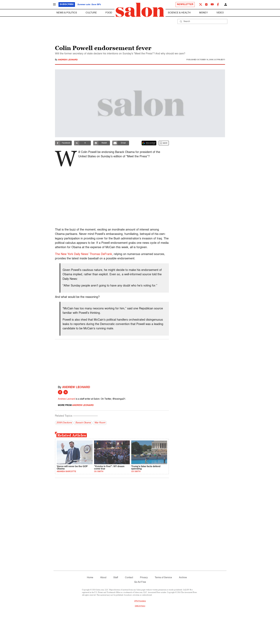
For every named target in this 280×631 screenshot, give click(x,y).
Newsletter (185, 4)
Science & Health (179, 13)
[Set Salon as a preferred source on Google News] (149, 143)
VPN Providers (140, 601)
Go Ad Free (140, 582)
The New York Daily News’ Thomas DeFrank (83, 254)
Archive (183, 577)
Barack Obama (83, 423)
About (103, 577)
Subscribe (67, 4)
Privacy (144, 577)
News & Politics (66, 13)
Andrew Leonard (68, 60)
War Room (99, 423)
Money (203, 13)
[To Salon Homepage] (140, 10)
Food (108, 13)
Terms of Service (163, 577)
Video (220, 13)
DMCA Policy (140, 606)
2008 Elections (64, 423)
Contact (129, 577)
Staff (115, 577)
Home (90, 577)
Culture (91, 13)
